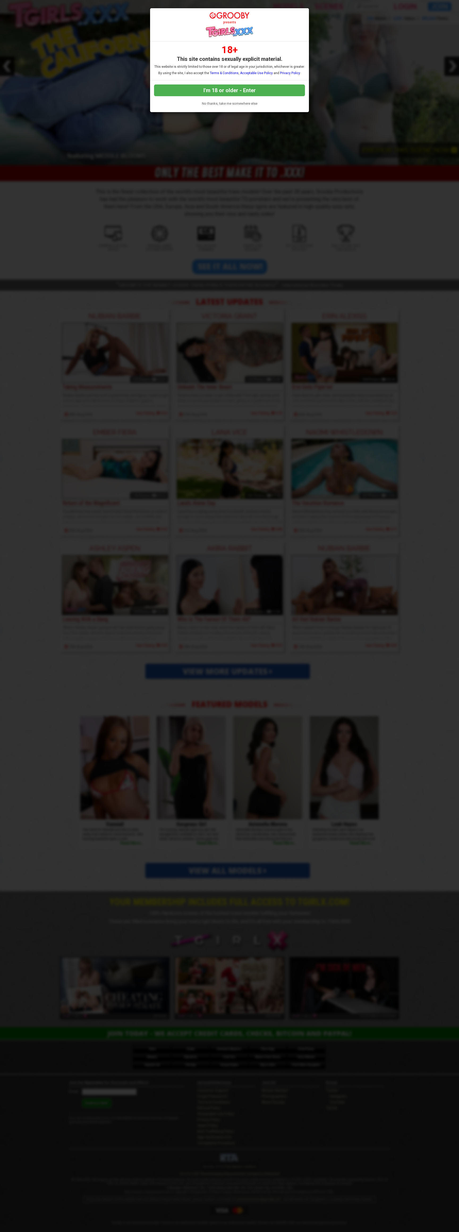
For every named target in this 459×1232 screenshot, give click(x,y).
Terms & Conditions (224, 73)
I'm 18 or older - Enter (229, 90)
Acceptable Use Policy (256, 73)
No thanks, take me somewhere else (229, 103)
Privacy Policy (290, 73)
